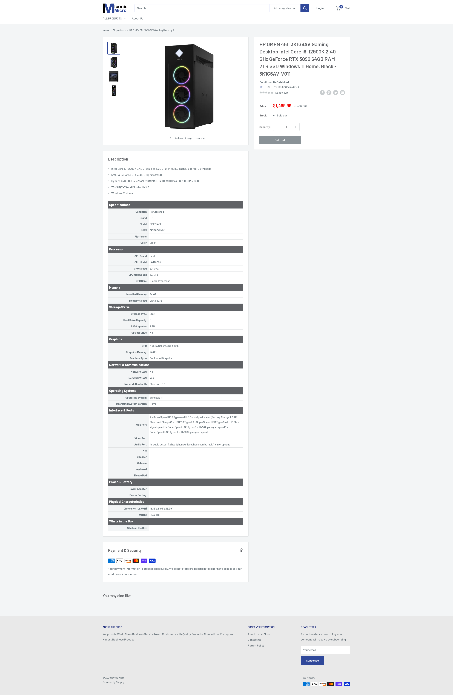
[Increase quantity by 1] (295, 127)
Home (106, 30)
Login (320, 8)
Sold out (280, 140)
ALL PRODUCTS (112, 18)
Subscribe (312, 660)
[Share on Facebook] (322, 92)
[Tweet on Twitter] (335, 92)
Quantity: (265, 126)
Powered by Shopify (114, 682)
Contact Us (254, 639)
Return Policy (256, 645)
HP (260, 87)
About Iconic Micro (259, 634)
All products (119, 30)
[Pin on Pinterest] (328, 92)
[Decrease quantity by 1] (277, 127)
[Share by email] (342, 92)
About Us (137, 18)
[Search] (304, 8)
